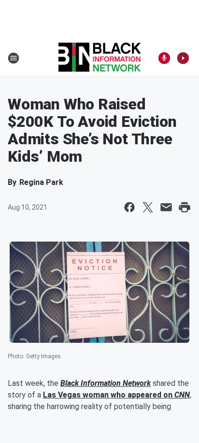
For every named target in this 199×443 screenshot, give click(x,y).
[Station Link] (99, 58)
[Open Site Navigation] (13, 58)
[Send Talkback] (164, 58)
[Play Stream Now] (183, 58)
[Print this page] (184, 207)
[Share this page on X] (148, 207)
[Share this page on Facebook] (129, 207)
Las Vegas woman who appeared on (108, 394)
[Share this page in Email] (166, 207)
